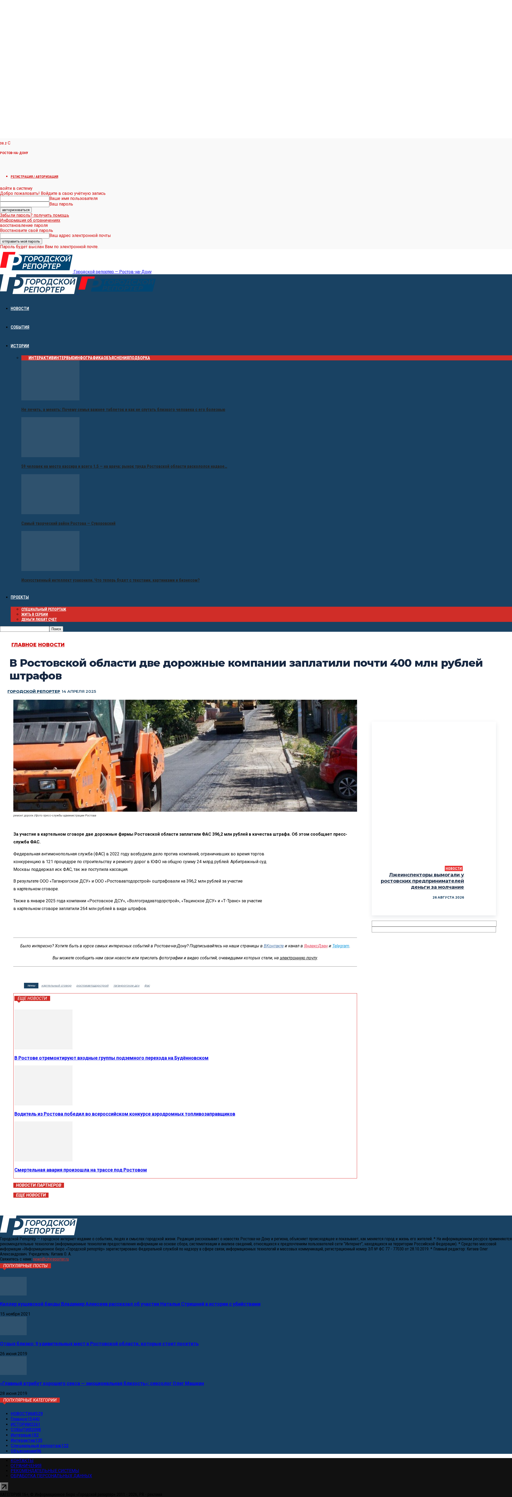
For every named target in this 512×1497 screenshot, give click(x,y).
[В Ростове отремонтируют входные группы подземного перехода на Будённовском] (43, 1048)
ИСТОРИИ (20, 345)
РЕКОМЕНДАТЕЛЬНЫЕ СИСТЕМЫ (45, 1470)
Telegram (340, 945)
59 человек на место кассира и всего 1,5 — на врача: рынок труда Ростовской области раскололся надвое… (124, 466)
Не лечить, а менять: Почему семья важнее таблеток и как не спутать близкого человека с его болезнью (123, 409)
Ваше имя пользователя (73, 198)
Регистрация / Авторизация (34, 177)
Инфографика (88, 357)
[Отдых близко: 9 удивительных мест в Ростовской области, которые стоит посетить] (13, 1333)
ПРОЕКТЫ (20, 597)
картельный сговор (56, 985)
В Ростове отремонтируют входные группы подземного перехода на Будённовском (111, 1058)
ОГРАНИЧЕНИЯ (26, 1465)
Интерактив (41, 357)
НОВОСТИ (20, 308)
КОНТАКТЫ (22, 1460)
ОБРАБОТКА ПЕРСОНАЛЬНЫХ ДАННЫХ (51, 1475)
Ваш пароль (61, 204)
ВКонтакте (274, 945)
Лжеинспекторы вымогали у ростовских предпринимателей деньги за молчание (422, 881)
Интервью (64, 357)
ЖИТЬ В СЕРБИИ (34, 614)
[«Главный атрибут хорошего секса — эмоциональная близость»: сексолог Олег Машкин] (13, 1373)
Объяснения (116, 357)
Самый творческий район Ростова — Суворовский (68, 523)
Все (25, 357)
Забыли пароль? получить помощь (34, 215)
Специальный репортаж (43, 609)
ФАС (147, 985)
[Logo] (39, 292)
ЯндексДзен (316, 945)
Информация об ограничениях (30, 220)
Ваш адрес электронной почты (80, 235)
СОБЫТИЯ (20, 327)
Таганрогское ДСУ (126, 985)
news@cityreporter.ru (51, 1259)
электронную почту (298, 957)
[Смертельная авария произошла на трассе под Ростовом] (43, 1159)
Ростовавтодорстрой (92, 985)
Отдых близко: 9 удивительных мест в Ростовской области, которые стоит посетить (99, 1343)
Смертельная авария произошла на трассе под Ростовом (80, 1170)
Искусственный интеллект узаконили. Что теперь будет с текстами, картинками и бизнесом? (110, 580)
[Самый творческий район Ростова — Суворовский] (50, 512)
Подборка (139, 357)
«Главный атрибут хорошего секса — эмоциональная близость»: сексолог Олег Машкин (102, 1383)
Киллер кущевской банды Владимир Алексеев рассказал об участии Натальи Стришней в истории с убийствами (130, 1304)
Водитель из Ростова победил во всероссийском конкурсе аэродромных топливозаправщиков (124, 1114)
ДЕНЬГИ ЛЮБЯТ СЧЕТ (39, 619)
